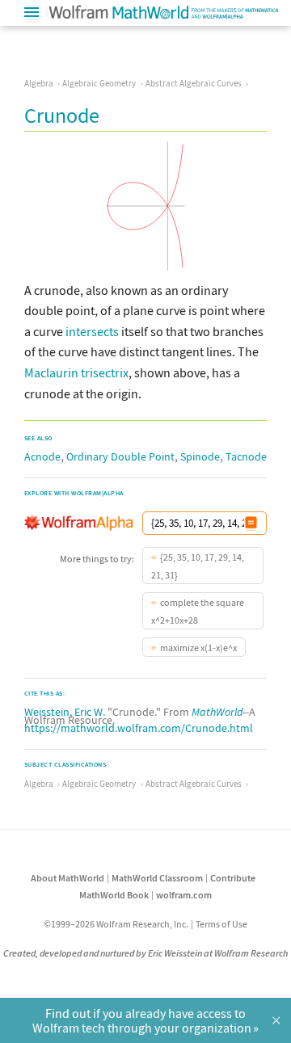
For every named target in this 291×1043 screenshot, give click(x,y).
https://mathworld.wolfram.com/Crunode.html (138, 728)
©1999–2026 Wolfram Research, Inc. (116, 924)
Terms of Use (221, 924)
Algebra (38, 83)
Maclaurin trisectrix (76, 372)
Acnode (42, 456)
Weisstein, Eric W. (64, 711)
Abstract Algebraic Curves (194, 83)
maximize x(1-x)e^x (198, 647)
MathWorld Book (114, 895)
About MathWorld (67, 878)
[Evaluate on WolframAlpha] (251, 523)
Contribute (232, 878)
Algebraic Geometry (99, 83)
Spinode (200, 456)
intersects (92, 331)
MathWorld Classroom (157, 878)
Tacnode (246, 456)
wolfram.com (184, 895)
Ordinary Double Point (120, 456)
